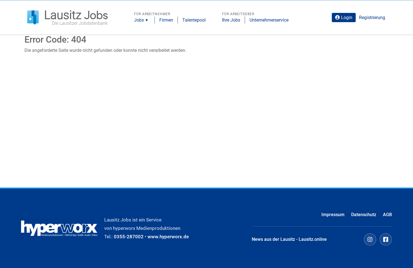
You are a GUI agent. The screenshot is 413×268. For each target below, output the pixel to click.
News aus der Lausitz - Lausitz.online (289, 239)
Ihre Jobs (231, 20)
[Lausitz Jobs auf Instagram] (370, 239)
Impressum (332, 214)
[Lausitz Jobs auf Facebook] (386, 239)
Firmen (166, 20)
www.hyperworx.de (168, 236)
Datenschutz (363, 214)
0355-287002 (129, 236)
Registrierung (372, 17)
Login (346, 17)
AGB (387, 214)
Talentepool (194, 20)
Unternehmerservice (269, 20)
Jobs (139, 20)
